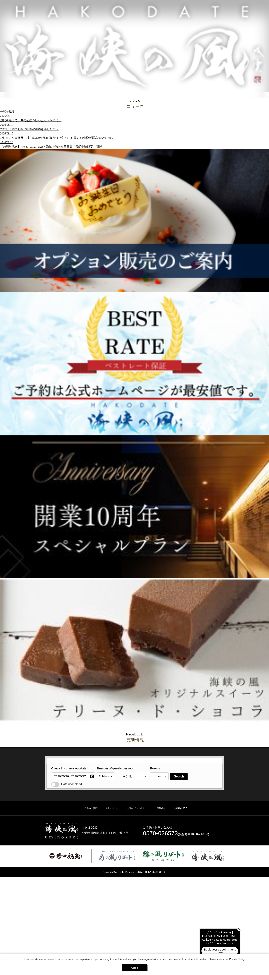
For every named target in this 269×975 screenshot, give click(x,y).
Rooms (155, 768)
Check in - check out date (68, 768)
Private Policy (236, 959)
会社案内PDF (180, 808)
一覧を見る (7, 111)
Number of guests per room (108, 768)
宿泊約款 (161, 808)
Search (179, 776)
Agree (134, 967)
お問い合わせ (112, 808)
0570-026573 (160, 833)
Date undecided (71, 784)
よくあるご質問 (90, 808)
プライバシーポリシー (138, 808)
